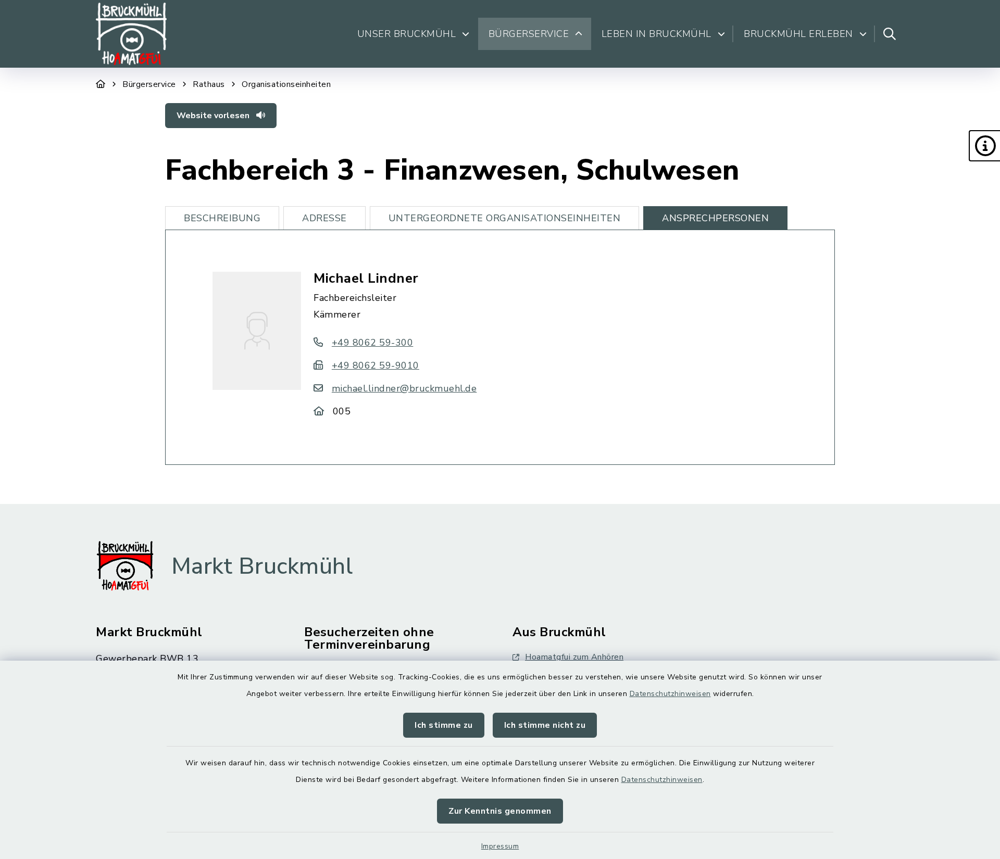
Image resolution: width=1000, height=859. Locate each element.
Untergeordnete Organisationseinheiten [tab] (505, 218)
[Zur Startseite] (101, 84)
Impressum (500, 846)
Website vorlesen (214, 115)
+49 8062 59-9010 (375, 365)
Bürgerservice (149, 84)
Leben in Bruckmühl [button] (656, 34)
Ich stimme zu (444, 725)
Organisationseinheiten (286, 84)
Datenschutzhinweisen (670, 694)
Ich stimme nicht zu (545, 725)
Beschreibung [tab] (222, 218)
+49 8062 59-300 (372, 342)
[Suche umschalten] (889, 34)
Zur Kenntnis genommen (500, 811)
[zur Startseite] (131, 34)
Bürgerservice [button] (529, 34)
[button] (984, 145)
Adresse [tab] (324, 218)
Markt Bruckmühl (262, 566)
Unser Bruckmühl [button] (406, 34)
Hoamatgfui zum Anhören (574, 657)
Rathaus (209, 84)
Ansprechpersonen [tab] (715, 218)
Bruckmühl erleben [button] (798, 34)
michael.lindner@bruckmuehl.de (404, 388)
